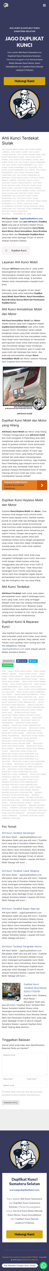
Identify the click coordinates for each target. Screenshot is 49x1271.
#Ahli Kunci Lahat (28, 674)
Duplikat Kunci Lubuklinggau (17, 183)
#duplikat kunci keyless (14, 728)
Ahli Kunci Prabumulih (28, 175)
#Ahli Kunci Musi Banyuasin (23, 679)
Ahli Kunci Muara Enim (28, 155)
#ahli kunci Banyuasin (20, 671)
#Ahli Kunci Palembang (26, 694)
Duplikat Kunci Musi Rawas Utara (19, 191)
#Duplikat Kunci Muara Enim (16, 743)
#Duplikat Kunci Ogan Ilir (23, 751)
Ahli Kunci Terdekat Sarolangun (18, 833)
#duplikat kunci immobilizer (26, 725)
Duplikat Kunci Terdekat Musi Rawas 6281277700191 (35, 988)
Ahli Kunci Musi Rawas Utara (23, 160)
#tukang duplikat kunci (14, 810)
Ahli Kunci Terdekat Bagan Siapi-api (21, 908)
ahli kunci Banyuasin (13, 149)
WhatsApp (8, 665)
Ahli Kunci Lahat (19, 152)
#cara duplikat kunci (25, 712)
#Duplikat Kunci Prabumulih (22, 769)
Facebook (22, 661)
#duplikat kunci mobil (13, 733)
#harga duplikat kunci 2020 (24, 779)
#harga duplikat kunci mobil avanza (20, 790)
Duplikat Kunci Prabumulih (30, 209)
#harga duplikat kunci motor (17, 792)
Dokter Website (32, 1260)
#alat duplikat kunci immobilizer (19, 702)
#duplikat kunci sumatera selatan (19, 772)
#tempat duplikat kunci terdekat (27, 808)
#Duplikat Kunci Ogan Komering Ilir (20, 754)
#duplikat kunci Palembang (28, 764)
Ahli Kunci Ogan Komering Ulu (21, 165)
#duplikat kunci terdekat (15, 774)
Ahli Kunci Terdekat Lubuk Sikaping (20, 871)
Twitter (33, 661)
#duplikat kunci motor (25, 738)
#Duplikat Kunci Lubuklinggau (25, 731)
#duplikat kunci (22, 718)
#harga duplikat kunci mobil (26, 787)
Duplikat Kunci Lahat (28, 180)
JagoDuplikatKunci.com (13, 649)
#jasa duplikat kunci (20, 803)
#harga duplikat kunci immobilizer (19, 782)
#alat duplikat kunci (33, 700)
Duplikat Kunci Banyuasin (15, 178)
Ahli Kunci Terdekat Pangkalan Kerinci (22, 946)
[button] (43, 1265)
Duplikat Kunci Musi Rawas (27, 188)
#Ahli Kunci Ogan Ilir (21, 684)
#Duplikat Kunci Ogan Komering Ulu (20, 756)
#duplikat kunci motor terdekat (18, 741)
